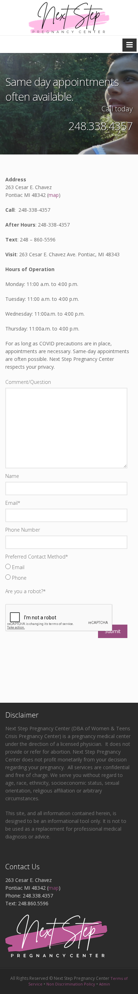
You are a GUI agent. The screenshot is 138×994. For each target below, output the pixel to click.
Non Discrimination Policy (70, 984)
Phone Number (22, 529)
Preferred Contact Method (36, 556)
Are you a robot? (25, 591)
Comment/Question (28, 382)
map (53, 195)
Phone (19, 577)
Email (12, 502)
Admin (104, 984)
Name (12, 476)
